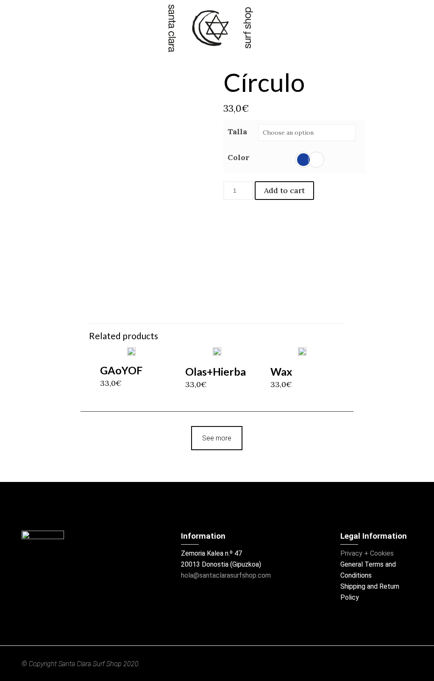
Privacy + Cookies (367, 553)
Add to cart (284, 190)
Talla (237, 131)
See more (216, 438)
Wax (281, 371)
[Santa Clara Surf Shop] (210, 28)
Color (239, 157)
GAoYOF (121, 370)
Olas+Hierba (215, 371)
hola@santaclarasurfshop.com (226, 575)
